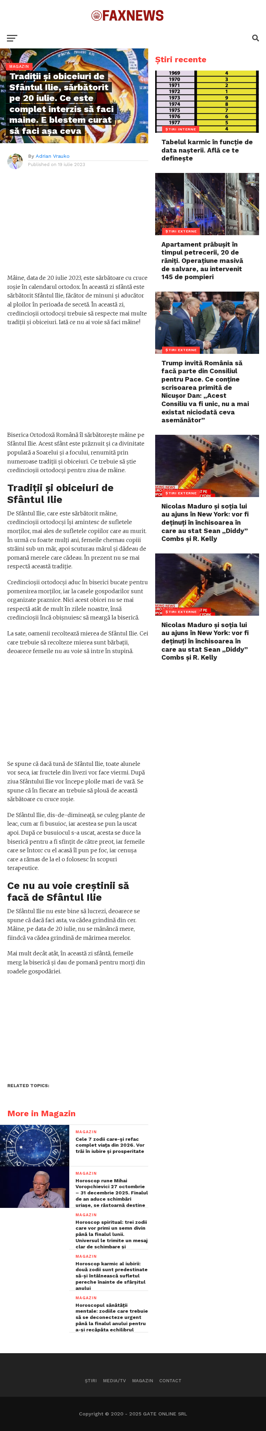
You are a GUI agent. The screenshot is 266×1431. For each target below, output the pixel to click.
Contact (170, 1380)
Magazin (142, 1380)
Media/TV (114, 1380)
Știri (91, 1380)
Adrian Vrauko (53, 156)
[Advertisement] (77, 225)
